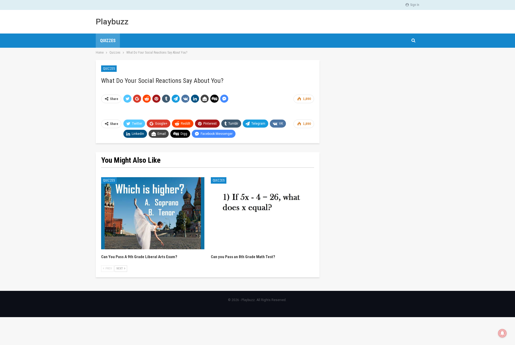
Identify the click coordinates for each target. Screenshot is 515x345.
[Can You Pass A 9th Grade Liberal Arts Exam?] (152, 213)
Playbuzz (112, 21)
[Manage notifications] (502, 333)
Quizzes (108, 40)
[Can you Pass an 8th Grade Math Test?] (262, 213)
